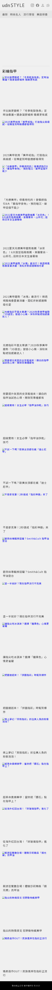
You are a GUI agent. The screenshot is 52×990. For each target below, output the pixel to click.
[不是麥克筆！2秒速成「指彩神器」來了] (26, 509)
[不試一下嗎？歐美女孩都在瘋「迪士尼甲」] (26, 464)
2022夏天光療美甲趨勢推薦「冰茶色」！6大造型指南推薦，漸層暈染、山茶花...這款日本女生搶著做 (25, 252)
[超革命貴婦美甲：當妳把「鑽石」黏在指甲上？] (26, 778)
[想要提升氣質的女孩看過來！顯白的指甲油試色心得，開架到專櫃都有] (26, 375)
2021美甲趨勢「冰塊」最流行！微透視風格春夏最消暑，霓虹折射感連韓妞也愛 (25, 300)
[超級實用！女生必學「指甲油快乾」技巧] (26, 420)
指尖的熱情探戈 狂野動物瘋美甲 (22, 930)
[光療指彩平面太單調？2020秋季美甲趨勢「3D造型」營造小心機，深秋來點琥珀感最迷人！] (26, 327)
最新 (5, 14)
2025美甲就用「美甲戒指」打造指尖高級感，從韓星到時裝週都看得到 (25, 157)
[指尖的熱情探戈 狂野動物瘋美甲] (26, 912)
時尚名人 (15, 14)
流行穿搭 (28, 14)
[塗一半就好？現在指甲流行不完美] (26, 598)
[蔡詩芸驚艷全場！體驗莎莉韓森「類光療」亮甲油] (26, 868)
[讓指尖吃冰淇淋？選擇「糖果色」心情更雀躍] (26, 638)
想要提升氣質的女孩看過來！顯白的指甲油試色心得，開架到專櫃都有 (25, 395)
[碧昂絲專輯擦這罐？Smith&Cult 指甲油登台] (26, 553)
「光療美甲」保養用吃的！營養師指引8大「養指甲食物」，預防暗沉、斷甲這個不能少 (25, 203)
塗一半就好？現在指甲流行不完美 (23, 616)
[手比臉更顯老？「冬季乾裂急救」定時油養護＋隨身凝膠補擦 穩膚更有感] (26, 92)
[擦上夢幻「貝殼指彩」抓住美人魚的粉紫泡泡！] (26, 734)
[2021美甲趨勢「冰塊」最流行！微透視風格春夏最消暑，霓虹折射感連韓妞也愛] (26, 278)
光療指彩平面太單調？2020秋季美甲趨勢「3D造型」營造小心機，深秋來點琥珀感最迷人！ (25, 349)
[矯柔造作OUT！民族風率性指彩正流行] (26, 953)
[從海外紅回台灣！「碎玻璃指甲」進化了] (26, 823)
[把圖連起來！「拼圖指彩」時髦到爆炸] (26, 689)
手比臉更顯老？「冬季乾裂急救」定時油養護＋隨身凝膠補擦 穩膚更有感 (25, 112)
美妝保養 (42, 14)
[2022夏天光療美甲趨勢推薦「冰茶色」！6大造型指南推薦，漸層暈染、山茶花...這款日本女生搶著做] (26, 230)
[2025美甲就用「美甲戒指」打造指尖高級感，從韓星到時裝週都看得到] (26, 137)
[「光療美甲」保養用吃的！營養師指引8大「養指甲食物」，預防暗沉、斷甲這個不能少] (26, 181)
